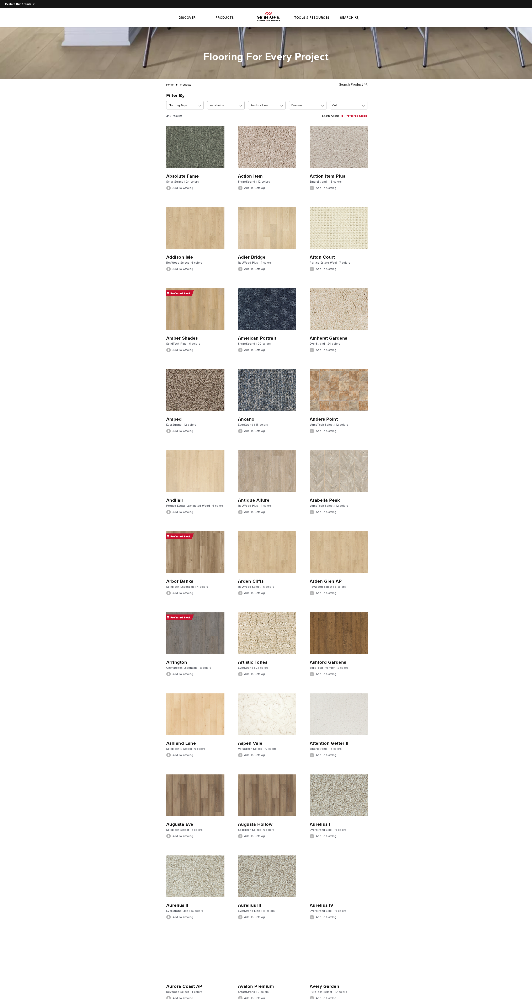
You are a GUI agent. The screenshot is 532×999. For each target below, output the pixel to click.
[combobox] (184, 105)
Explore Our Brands (18, 4)
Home (170, 85)
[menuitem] (18, 4)
